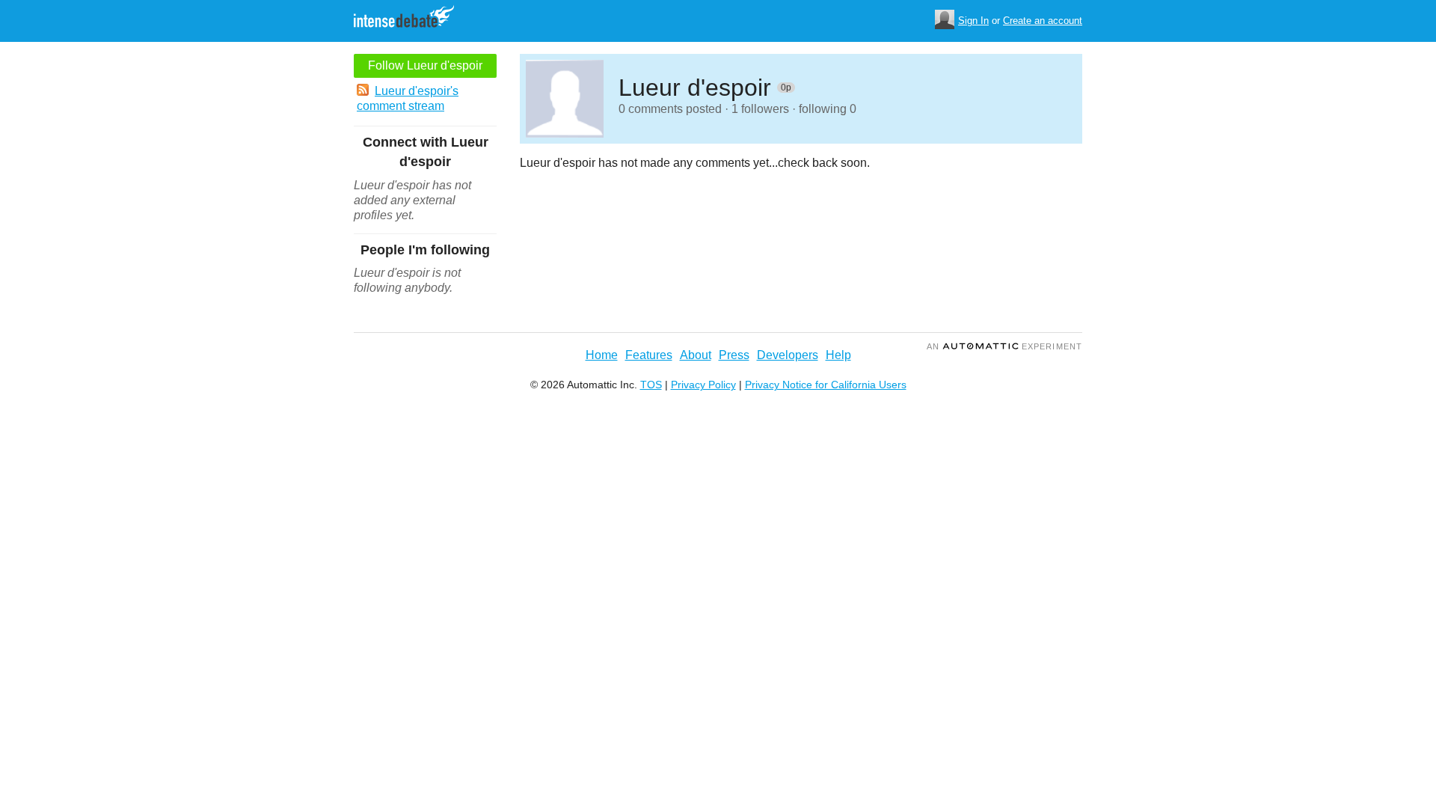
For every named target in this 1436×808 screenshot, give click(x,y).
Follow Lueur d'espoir (425, 65)
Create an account (1042, 20)
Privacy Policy (703, 385)
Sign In (973, 20)
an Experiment (1004, 346)
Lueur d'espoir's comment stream (407, 98)
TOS (651, 385)
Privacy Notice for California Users (825, 385)
